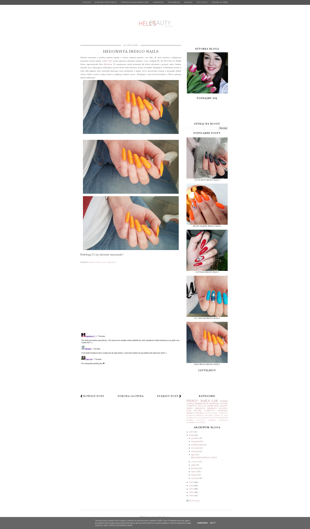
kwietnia (195, 468)
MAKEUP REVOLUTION (211, 418)
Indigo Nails (106, 60)
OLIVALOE (201, 420)
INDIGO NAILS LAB (97, 262)
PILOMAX (200, 413)
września (195, 448)
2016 (191, 486)
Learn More (202, 523)
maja (193, 465)
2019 (191, 432)
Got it (213, 523)
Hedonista (108, 64)
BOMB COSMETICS (220, 413)
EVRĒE (216, 415)
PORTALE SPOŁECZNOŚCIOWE (135, 2)
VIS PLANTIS (200, 422)
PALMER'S (212, 420)
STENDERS (190, 422)
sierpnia (195, 451)
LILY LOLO (197, 418)
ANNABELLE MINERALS (206, 408)
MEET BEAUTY (221, 406)
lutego (194, 475)
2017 (191, 482)
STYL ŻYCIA (202, 2)
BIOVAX (208, 413)
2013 (191, 495)
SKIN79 (189, 408)
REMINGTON (201, 403)
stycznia (195, 478)
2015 (191, 489)
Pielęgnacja (174, 2)
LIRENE (210, 406)
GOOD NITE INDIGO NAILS (207, 180)
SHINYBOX (223, 420)
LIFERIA (189, 418)
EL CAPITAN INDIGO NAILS (207, 318)
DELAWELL (209, 415)
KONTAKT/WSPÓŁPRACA (106, 2)
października (197, 445)
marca (194, 472)
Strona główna (220, 2)
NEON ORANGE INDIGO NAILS (207, 226)
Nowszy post (93, 396)
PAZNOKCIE (158, 2)
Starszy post (167, 396)
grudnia (195, 438)
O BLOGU (86, 2)
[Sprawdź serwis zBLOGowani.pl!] (193, 500)
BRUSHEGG (199, 415)
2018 (191, 435)
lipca (193, 455)
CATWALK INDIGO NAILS (207, 272)
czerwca (195, 462)
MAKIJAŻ (188, 2)
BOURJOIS (190, 415)
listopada (195, 441)
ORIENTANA (214, 404)
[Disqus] (130, 299)
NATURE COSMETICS (204, 411)
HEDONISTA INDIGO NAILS (207, 364)
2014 (191, 492)
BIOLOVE (202, 406)
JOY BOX (224, 415)
